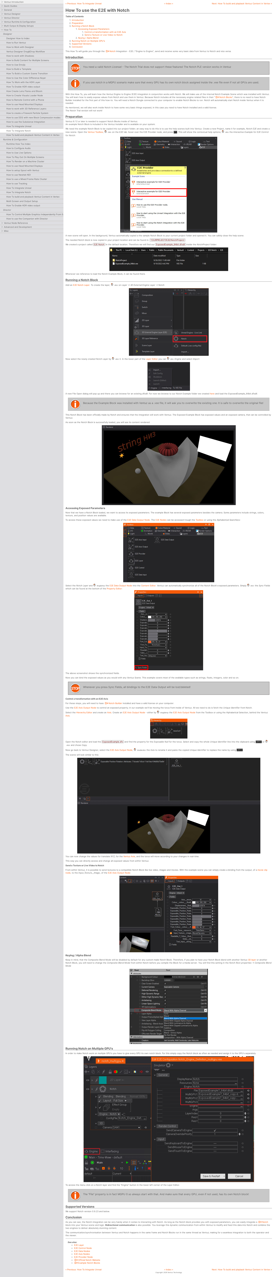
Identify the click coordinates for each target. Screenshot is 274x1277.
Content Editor (148, 585)
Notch (113, 51)
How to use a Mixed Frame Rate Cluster (26, 179)
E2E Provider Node (83, 1257)
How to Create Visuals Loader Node (24, 95)
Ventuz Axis (129, 856)
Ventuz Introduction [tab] (14, 2)
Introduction (78, 20)
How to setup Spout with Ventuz (22, 170)
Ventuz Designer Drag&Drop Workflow (25, 51)
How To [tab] (8, 29)
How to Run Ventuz (16, 42)
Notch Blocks (225, 97)
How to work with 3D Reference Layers (26, 108)
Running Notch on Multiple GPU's (88, 41)
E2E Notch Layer (81, 285)
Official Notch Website (89, 1260)
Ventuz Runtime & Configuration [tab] (20, 22)
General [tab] (8, 10)
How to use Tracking (16, 183)
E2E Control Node (83, 1248)
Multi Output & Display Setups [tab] (19, 25)
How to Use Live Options (18, 152)
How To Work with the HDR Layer (23, 82)
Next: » (242, 3)
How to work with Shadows (20, 56)
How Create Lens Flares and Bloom (24, 91)
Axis (109, 712)
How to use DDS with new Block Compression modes (33, 117)
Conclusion (77, 46)
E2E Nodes (161, 520)
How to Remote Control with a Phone (25, 100)
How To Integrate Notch (18, 130)
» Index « (168, 3)
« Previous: (83, 3)
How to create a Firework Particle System (27, 113)
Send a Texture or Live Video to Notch (104, 35)
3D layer (252, 959)
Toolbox (199, 520)
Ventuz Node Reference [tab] (16, 223)
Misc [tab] (6, 231)
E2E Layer (79, 1245)
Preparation (77, 23)
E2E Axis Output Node (85, 707)
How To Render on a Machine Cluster (25, 161)
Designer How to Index (17, 38)
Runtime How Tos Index (18, 144)
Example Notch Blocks (89, 1263)
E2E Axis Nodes (82, 1254)
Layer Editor (152, 359)
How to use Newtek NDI (18, 175)
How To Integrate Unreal (18, 126)
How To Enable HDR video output (23, 86)
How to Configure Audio (18, 148)
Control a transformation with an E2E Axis (105, 32)
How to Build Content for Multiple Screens (27, 60)
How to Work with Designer (20, 47)
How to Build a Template (18, 69)
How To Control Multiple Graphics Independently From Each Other (39, 214)
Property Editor (114, 588)
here (212, 393)
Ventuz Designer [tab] (12, 14)
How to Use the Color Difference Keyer (26, 78)
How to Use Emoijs (15, 64)
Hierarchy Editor (84, 712)
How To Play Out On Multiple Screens (25, 157)
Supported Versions (81, 43)
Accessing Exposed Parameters (93, 29)
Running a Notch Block (83, 26)
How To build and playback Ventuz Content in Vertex (32, 135)
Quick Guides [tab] (10, 6)
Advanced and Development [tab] (18, 227)
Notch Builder (115, 703)
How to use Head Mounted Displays (24, 104)
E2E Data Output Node (138, 520)
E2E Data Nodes (82, 1251)
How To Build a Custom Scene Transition (27, 73)
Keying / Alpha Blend (88, 38)
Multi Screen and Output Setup (22, 201)
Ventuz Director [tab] (12, 18)
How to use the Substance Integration (25, 122)
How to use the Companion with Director (27, 218)
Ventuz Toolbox (95, 132)
